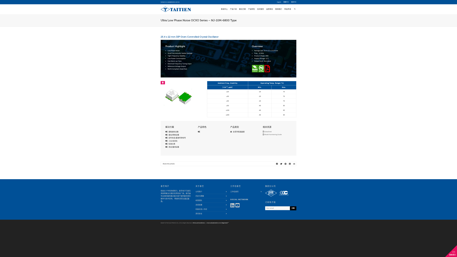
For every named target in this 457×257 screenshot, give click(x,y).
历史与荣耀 (200, 196)
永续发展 (199, 205)
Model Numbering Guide (273, 134)
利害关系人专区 (201, 209)
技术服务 (260, 9)
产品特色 (251, 9)
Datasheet (268, 132)
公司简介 (199, 192)
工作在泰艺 (234, 192)
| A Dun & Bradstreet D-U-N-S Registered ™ (217, 223)
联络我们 (278, 9)
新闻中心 (224, 9)
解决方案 (242, 9)
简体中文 (293, 2)
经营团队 (199, 200)
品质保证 (269, 9)
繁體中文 (286, 2)
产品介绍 (233, 9)
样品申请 (287, 9)
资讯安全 (199, 214)
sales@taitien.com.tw (173, 2)
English (279, 2)
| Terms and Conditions (198, 223)
